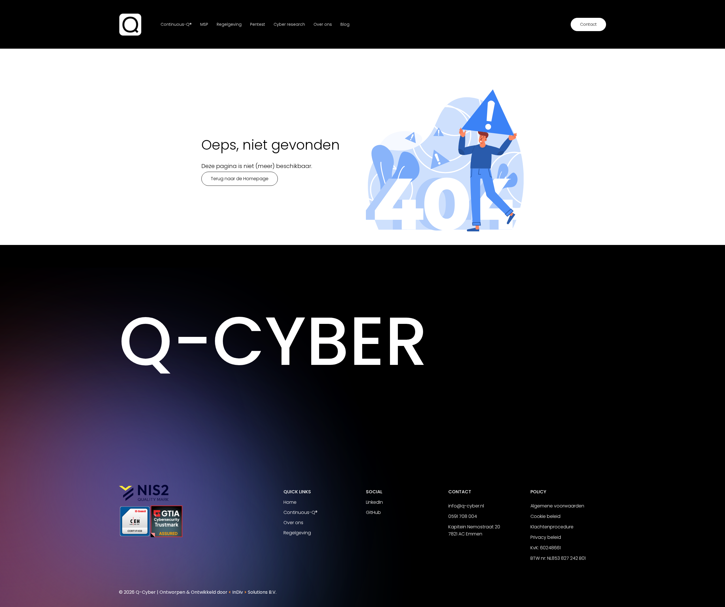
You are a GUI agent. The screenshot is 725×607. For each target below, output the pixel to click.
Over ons (323, 24)
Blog (344, 24)
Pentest (257, 24)
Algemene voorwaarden (557, 506)
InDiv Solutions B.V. (252, 592)
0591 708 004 (462, 516)
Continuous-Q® (176, 24)
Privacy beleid (545, 537)
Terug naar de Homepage (239, 178)
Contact (588, 24)
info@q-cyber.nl (466, 506)
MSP (204, 24)
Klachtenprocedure (551, 527)
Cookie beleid (545, 516)
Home (290, 502)
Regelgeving (229, 24)
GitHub (373, 512)
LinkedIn (374, 502)
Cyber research (289, 24)
